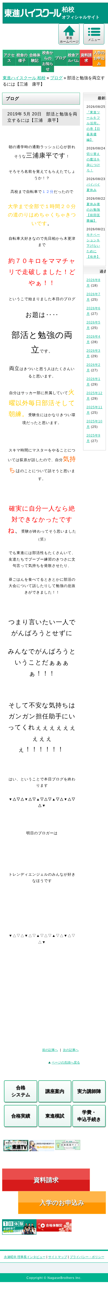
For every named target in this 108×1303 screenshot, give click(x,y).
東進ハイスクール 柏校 (24, 78)
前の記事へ (50, 1050)
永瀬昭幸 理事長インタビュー (25, 1257)
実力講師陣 (89, 1091)
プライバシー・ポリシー (87, 1257)
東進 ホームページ (69, 39)
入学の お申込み (99, 58)
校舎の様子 (22, 58)
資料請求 (86, 58)
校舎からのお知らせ (47, 61)
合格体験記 (34, 58)
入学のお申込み (62, 1202)
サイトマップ (57, 1257)
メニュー (94, 40)
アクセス (9, 58)
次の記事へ (71, 1050)
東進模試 (54, 1116)
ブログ (60, 58)
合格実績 (20, 1116)
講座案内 (54, 1091)
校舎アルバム (73, 58)
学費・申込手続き (89, 1116)
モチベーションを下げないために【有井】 (93, 246)
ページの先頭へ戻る (66, 1062)
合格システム (20, 1091)
